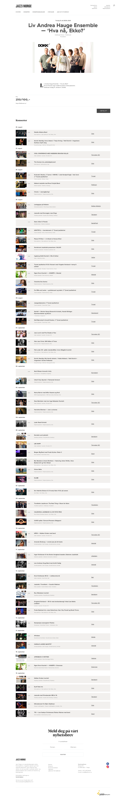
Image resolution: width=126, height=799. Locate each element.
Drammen (94, 667)
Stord (92, 453)
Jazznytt (95, 6)
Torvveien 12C (95, 155)
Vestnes (93, 658)
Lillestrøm (94, 556)
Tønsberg (94, 214)
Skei (92, 577)
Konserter (27, 12)
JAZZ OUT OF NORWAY (63, 12)
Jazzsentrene (94, 8)
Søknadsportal (107, 6)
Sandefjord (94, 223)
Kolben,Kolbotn (96, 206)
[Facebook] (107, 764)
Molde (93, 637)
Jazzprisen (108, 5)
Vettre (93, 257)
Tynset (93, 176)
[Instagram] (107, 767)
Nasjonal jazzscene (106, 8)
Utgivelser (51, 12)
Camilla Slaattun (19, 777)
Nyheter (18, 12)
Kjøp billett (103, 110)
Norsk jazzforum (93, 5)
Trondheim (94, 505)
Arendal (93, 543)
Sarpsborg (94, 436)
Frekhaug (94, 185)
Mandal (93, 274)
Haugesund (94, 313)
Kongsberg (94, 373)
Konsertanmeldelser (39, 12)
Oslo (92, 133)
